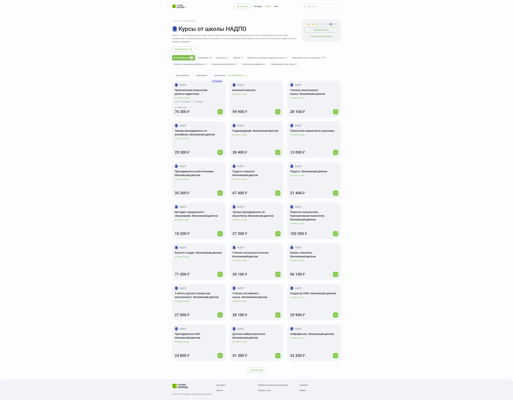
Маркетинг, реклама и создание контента (267, 58)
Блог (276, 6)
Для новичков (182, 75)
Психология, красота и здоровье (308, 58)
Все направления (183, 58)
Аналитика (222, 58)
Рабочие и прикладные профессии (190, 64)
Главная (176, 21)
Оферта (302, 390)
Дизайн (237, 58)
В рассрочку (220, 75)
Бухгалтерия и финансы (254, 64)
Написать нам (264, 390)
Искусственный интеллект (224, 64)
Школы (268, 6)
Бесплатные (201, 75)
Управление (204, 58)
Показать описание (180, 42)
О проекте (303, 385)
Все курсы (258, 6)
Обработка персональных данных (273, 385)
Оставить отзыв (182, 98)
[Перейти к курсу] (220, 111)
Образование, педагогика (284, 64)
